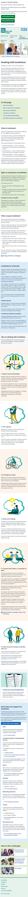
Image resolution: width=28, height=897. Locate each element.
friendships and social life (14, 310)
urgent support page (8, 715)
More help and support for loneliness (12, 118)
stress (12, 205)
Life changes (18, 868)
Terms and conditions (6, 890)
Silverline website (12, 788)
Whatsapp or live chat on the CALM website (14, 755)
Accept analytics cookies (8, 16)
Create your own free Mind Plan (13, 690)
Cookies (3, 884)
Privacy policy (4, 886)
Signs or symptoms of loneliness (11, 108)
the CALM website (16, 759)
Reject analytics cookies (8, 20)
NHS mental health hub (9, 711)
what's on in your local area (10, 661)
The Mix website (10, 817)
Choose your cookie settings (8, 24)
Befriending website (13, 802)
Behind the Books (13, 323)
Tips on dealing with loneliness (11, 115)
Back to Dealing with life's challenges (11, 56)
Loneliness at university (9, 113)
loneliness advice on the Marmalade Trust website (12, 834)
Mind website (11, 735)
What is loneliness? (8, 105)
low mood (21, 205)
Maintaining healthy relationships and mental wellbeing (20, 860)
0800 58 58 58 (9, 752)
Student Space (5, 303)
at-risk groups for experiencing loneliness (11, 280)
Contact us (3, 882)
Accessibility (4, 880)
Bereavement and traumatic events (19, 851)
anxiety (16, 205)
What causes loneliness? (9, 110)
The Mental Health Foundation (9, 316)
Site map (3, 888)
